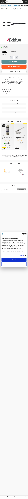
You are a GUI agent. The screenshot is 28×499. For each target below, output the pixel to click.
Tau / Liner (16, 5)
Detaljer (22, 255)
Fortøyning (10, 5)
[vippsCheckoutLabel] (14, 67)
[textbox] (9, 189)
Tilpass (13, 263)
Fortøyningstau (24, 5)
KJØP (14, 62)
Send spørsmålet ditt (21, 189)
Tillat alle (14, 259)
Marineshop (3, 5)
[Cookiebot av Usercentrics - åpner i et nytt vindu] (21, 234)
